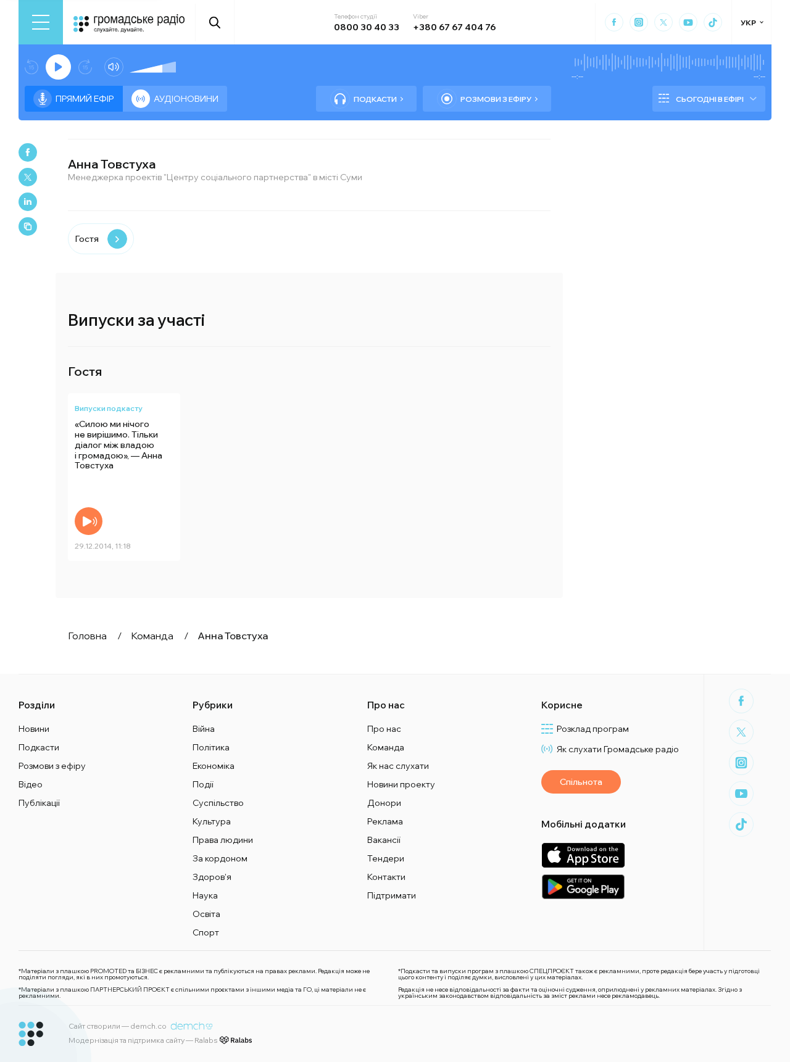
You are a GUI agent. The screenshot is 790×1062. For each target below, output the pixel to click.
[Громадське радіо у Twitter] (663, 22)
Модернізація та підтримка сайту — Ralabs (143, 1040)
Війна (204, 728)
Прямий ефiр (85, 98)
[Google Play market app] (583, 886)
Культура (212, 821)
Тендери (385, 858)
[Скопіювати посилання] (28, 226)
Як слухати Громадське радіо (618, 749)
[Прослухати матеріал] (88, 521)
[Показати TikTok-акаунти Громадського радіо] (713, 22)
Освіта (206, 913)
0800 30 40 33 (366, 27)
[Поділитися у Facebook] (28, 152)
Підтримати (391, 895)
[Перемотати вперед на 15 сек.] (85, 67)
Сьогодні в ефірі (710, 99)
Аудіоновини (186, 98)
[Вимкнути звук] (113, 67)
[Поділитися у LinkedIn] (28, 202)
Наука (205, 895)
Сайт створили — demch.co (118, 1026)
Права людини (223, 839)
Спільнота (581, 781)
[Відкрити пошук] (215, 22)
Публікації (39, 802)
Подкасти (375, 99)
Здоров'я (212, 876)
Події (203, 784)
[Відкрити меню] (41, 22)
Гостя (87, 238)
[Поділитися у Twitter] (28, 177)
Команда (385, 747)
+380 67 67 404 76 (454, 27)
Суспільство (218, 802)
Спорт (206, 932)
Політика (211, 747)
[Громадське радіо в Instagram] (639, 22)
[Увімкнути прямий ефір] (58, 67)
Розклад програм (593, 728)
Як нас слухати (398, 765)
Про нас (384, 728)
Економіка (214, 765)
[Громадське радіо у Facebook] (614, 22)
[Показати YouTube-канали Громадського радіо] (688, 22)
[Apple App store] (583, 855)
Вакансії (384, 839)
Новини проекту (401, 784)
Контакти (386, 876)
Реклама (385, 821)
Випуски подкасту (109, 408)
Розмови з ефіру (495, 99)
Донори (384, 802)
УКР (748, 22)
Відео (31, 784)
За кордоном (220, 858)
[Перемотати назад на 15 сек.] (31, 67)
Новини (34, 728)
